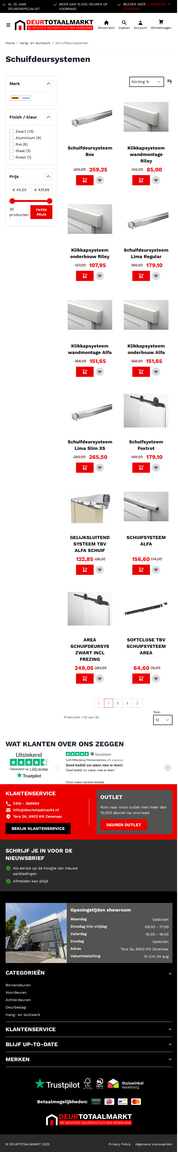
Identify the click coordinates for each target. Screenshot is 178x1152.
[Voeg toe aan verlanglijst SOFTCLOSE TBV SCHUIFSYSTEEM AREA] (156, 678)
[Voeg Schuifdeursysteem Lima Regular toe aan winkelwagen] (141, 276)
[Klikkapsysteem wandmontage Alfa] (90, 315)
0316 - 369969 (26, 803)
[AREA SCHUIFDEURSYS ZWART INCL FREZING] (90, 608)
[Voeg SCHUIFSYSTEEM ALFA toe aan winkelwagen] (141, 570)
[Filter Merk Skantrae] (26, 98)
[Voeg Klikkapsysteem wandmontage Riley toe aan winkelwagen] (141, 180)
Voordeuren (16, 992)
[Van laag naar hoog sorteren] (169, 82)
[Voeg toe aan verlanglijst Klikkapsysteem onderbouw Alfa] (156, 372)
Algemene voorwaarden (153, 1144)
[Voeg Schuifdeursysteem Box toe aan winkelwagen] (85, 180)
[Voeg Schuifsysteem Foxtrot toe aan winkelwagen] (141, 468)
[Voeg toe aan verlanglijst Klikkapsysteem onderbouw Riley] (99, 276)
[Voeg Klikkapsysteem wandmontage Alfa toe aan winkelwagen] (85, 372)
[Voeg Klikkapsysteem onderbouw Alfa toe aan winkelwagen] (141, 372)
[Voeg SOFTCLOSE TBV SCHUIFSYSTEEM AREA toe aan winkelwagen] (141, 679)
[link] (99, 703)
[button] (89, 973)
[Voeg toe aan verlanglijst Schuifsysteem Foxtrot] (156, 467)
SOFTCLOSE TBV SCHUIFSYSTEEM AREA (146, 646)
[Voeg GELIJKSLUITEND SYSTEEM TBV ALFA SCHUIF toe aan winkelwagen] (85, 570)
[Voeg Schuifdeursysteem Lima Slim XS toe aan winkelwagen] (85, 468)
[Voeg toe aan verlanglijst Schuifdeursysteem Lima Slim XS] (99, 467)
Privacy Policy (119, 1144)
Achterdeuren (18, 1000)
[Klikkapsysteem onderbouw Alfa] (146, 315)
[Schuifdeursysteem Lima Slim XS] (90, 410)
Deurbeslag (16, 1007)
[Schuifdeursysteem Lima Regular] (146, 219)
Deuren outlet (123, 824)
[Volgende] (137, 703)
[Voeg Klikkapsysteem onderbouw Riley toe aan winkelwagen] (85, 276)
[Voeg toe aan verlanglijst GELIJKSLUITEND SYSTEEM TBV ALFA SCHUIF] (99, 570)
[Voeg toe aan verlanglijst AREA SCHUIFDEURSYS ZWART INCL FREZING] (99, 678)
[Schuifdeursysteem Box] (90, 116)
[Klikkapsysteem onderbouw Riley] (90, 219)
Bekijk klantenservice (38, 828)
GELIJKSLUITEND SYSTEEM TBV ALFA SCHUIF (90, 544)
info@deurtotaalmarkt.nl (36, 810)
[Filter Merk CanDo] (15, 98)
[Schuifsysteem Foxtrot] (146, 410)
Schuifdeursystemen (71, 43)
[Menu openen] (8, 25)
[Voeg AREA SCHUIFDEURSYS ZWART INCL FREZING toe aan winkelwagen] (85, 679)
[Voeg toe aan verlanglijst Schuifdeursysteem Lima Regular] (156, 276)
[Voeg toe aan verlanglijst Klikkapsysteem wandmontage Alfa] (99, 372)
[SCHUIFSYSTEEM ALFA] (146, 506)
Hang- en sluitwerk (35, 43)
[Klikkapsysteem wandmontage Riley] (146, 116)
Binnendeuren (18, 985)
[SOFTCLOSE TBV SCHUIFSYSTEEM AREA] (146, 608)
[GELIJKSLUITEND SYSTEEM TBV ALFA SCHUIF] (90, 506)
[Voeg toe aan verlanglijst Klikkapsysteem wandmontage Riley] (156, 180)
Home (10, 43)
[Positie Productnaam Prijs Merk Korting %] (146, 82)
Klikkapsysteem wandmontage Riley (146, 154)
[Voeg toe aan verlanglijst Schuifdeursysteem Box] (99, 180)
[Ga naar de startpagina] (54, 25)
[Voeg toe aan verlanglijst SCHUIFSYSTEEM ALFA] (156, 570)
